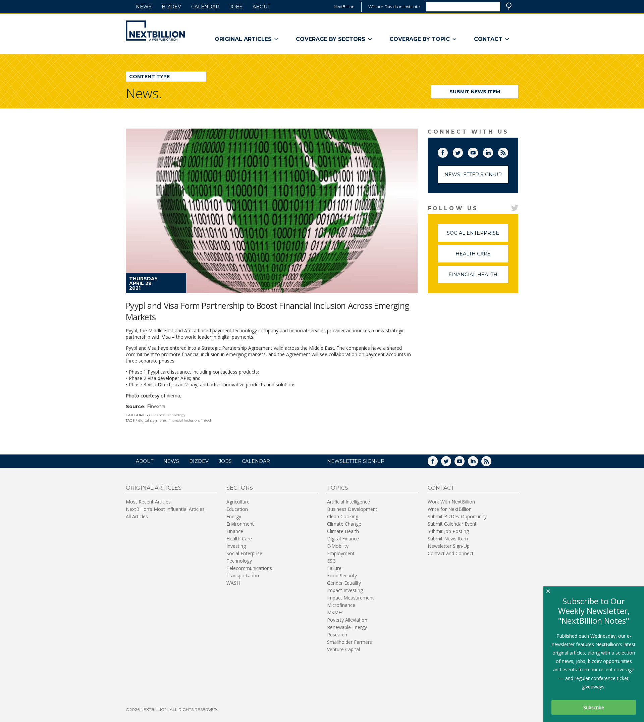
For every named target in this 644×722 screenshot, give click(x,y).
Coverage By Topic (419, 39)
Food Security (342, 575)
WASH (233, 583)
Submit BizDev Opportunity (457, 516)
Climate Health (343, 531)
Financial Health (478, 277)
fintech (206, 420)
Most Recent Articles (148, 501)
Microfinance (341, 605)
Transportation (242, 575)
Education (237, 509)
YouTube (477, 151)
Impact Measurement (350, 597)
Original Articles (243, 39)
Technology (175, 415)
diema (173, 395)
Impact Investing (345, 590)
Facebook (447, 151)
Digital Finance (343, 538)
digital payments (152, 420)
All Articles (137, 516)
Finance (158, 415)
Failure (334, 568)
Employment (341, 553)
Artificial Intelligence (348, 501)
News (144, 7)
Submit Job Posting (448, 531)
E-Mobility (337, 546)
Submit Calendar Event (452, 524)
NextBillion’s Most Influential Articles (165, 509)
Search (509, 6)
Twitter (462, 151)
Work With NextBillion (451, 501)
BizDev (171, 7)
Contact (488, 39)
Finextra (156, 406)
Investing (236, 546)
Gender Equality (344, 583)
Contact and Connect (451, 553)
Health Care (481, 256)
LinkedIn (492, 151)
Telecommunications (249, 568)
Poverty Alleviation (347, 620)
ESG (331, 561)
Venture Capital (343, 649)
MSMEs (335, 612)
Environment (240, 524)
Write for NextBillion (450, 509)
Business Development (352, 509)
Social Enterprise (477, 236)
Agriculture (238, 501)
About (261, 7)
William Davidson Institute (394, 6)
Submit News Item (474, 92)
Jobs (236, 7)
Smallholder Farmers (349, 642)
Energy (233, 516)
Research (337, 634)
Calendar (205, 7)
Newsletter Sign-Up (473, 175)
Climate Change (344, 524)
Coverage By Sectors (330, 39)
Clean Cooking (342, 516)
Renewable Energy (347, 627)
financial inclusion (183, 420)
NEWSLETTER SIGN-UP (355, 461)
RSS (507, 151)
